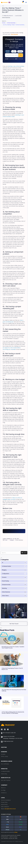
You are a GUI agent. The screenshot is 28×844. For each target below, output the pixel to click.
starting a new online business (16, 66)
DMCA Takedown (5, 806)
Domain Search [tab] (7, 51)
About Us (3, 787)
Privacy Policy (4, 802)
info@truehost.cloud (8, 741)
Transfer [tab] (20, 51)
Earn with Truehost (5, 780)
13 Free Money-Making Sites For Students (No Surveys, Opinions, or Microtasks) (13, 712)
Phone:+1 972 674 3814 (8, 736)
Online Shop (4, 773)
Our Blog (3, 790)
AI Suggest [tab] (14, 51)
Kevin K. (11, 15)
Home (3, 22)
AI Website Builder (5, 771)
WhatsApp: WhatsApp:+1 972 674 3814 (12, 738)
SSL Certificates (5, 764)
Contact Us (3, 792)
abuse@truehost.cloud (10, 808)
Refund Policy (4, 804)
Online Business (6, 17)
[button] (9, 2)
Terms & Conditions (6, 800)
